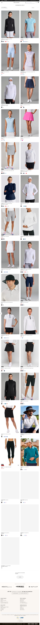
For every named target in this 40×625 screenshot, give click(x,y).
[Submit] (26, 2)
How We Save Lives (33, 0)
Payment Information (3, 600)
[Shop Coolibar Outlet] (33, 587)
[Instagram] (20, 621)
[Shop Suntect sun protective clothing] (20, 587)
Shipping (2, 599)
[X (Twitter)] (22, 621)
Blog (1, 610)
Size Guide (2, 609)
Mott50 (11, 0)
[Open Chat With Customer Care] (38, 0)
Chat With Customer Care (23, 593)
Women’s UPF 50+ (22, 599)
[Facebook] (18, 621)
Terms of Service (22, 609)
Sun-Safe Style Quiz (15, 593)
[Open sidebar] (1, 313)
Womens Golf (20, 5)
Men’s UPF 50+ (22, 600)
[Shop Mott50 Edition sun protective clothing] (6, 587)
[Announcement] (21, 0)
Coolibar (5, 0)
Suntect (8, 0)
